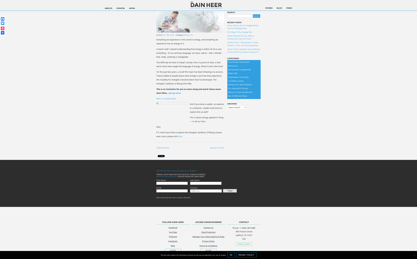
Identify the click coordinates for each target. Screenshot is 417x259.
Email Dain (244, 244)
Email (158, 188)
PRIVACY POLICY (246, 255)
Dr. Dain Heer (168, 35)
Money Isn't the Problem (240, 84)
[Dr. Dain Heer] (206, 8)
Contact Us (208, 227)
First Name (161, 180)
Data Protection (208, 232)
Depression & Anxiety (238, 77)
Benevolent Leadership (239, 69)
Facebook (173, 227)
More (173, 250)
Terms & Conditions (208, 245)
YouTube (173, 232)
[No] (414, 255)
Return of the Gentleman (240, 92)
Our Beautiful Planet (238, 88)
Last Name (194, 180)
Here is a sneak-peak (165, 98)
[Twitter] (2, 23)
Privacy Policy (208, 241)
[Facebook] (2, 19)
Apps (131, 8)
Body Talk (232, 73)
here (180, 136)
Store (268, 8)
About (108, 8)
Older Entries (162, 148)
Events (120, 8)
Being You (188, 35)
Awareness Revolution (239, 62)
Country (193, 188)
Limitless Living (235, 81)
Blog (279, 8)
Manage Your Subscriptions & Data (208, 236)
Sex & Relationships (237, 96)
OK (231, 255)
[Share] (2, 33)
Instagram (173, 241)
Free (288, 8)
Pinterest (173, 236)
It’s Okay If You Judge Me (239, 32)
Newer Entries (217, 148)
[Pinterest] (2, 28)
